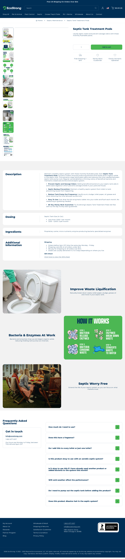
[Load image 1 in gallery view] (8, 33)
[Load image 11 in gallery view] (8, 151)
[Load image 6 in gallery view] (8, 92)
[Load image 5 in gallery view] (8, 80)
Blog (4, 536)
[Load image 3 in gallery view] (8, 56)
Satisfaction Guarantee (42, 529)
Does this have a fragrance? (61, 437)
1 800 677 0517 (69, 523)
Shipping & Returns (41, 526)
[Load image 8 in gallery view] (8, 115)
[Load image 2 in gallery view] (8, 44)
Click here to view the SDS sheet (57, 257)
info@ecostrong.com (14, 436)
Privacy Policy (38, 536)
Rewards (6, 529)
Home (40, 20)
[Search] (96, 8)
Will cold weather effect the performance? (68, 480)
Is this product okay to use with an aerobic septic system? (75, 459)
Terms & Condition (40, 533)
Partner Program (9, 533)
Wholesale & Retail (40, 523)
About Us (6, 526)
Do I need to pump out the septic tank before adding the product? (79, 490)
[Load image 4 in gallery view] (8, 68)
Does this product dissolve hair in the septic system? (73, 501)
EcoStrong (11, 551)
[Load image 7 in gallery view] (8, 103)
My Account (7, 523)
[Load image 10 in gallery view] (8, 139)
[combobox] (61, 8)
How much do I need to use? (61, 427)
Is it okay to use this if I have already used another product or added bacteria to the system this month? (77, 469)
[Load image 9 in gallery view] (8, 127)
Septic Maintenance (55, 20)
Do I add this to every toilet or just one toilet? (70, 448)
